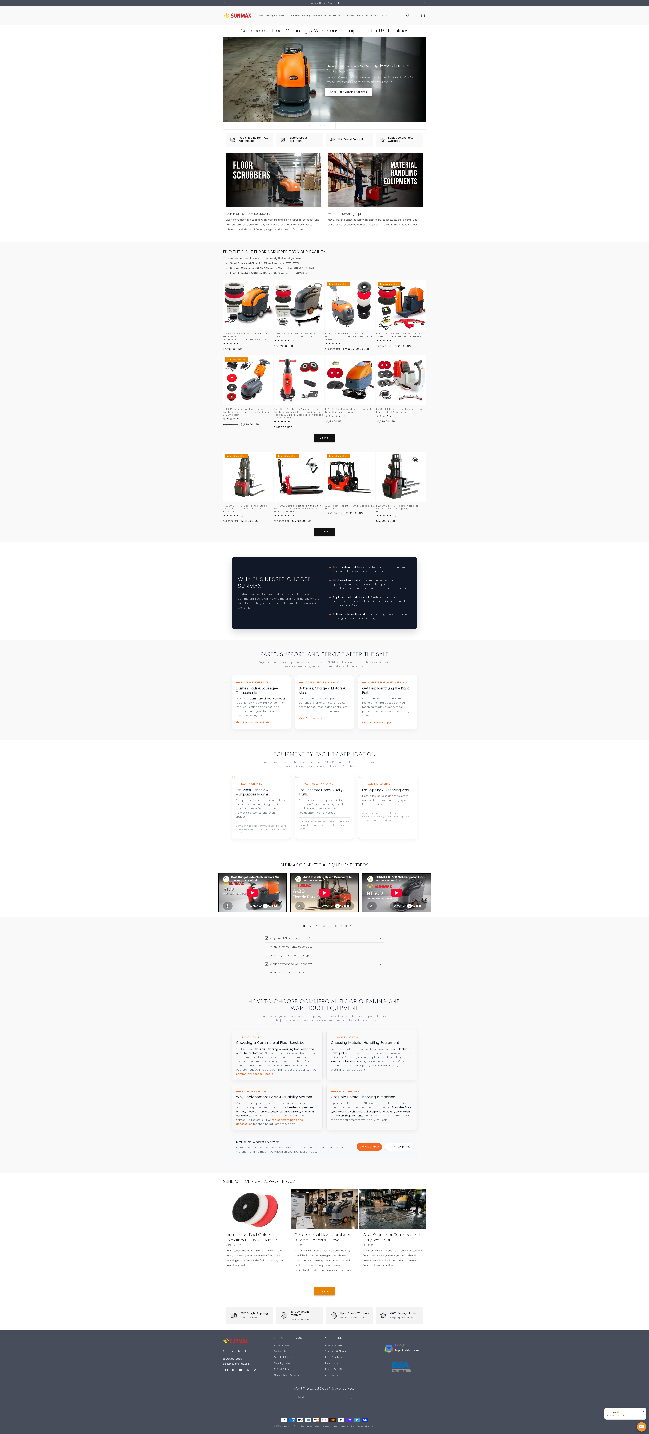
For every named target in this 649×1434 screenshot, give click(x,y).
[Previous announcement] (224, 3)
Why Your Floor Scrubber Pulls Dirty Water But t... (392, 1237)
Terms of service (329, 1426)
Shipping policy (282, 1363)
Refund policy (298, 1426)
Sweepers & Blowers (336, 1351)
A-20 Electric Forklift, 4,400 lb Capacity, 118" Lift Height (350, 507)
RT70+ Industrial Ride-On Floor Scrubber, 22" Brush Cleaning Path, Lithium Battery (399, 335)
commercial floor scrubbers (254, 1074)
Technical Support (283, 1357)
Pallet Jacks (331, 1363)
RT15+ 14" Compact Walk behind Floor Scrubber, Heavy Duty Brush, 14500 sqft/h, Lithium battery (247, 412)
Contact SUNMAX (369, 1146)
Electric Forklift (333, 1369)
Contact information (366, 1426)
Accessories (331, 1375)
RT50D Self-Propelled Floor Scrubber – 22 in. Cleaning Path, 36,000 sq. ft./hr (297, 335)
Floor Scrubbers (333, 1345)
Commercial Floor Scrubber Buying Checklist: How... (323, 1237)
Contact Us (280, 1351)
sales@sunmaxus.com (236, 1364)
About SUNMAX (282, 1345)
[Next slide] (330, 125)
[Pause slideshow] (339, 125)
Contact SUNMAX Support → (380, 722)
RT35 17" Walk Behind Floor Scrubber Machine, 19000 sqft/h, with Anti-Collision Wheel (349, 336)
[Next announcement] (424, 3)
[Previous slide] (310, 125)
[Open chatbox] (641, 1427)
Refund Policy (281, 1369)
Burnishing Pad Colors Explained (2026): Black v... (252, 1237)
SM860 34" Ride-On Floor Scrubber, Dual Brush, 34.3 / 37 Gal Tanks (399, 411)
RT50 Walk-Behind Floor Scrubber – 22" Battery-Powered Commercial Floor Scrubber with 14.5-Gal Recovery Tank (245, 336)
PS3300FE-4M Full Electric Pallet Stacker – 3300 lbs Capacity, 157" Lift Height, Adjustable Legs (247, 508)
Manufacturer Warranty (286, 1375)
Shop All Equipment (398, 1146)
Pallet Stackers (333, 1357)
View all (324, 438)
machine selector (254, 258)
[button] (273, 15)
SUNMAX (285, 1426)
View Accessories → (312, 718)
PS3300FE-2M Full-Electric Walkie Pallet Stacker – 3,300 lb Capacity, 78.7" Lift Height (398, 508)
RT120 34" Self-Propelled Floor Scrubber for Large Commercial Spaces (349, 411)
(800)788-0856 (232, 1359)
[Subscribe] (351, 1398)
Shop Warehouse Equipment (347, 89)
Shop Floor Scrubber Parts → (254, 722)
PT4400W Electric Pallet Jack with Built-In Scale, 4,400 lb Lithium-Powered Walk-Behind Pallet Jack (297, 508)
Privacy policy (313, 1426)
